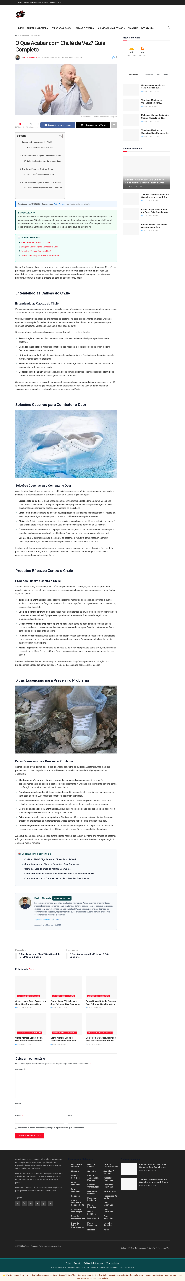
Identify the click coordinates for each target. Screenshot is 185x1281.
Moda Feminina (91, 1213)
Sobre (20, 3)
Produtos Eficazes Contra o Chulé (37, 169)
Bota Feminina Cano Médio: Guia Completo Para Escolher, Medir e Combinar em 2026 (154, 226)
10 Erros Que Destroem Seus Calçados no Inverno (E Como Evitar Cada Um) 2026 (155, 196)
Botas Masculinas (76, 1190)
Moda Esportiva (91, 1206)
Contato (45, 3)
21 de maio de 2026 (94, 1044)
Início (21, 28)
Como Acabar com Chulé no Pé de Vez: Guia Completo (51, 864)
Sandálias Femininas (108, 1179)
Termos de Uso (55, 3)
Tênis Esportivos (108, 1204)
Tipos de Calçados (62, 28)
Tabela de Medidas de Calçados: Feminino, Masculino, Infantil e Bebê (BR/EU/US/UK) (153, 101)
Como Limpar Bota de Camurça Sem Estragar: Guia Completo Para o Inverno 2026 (101, 1003)
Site (70, 1116)
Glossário (133, 28)
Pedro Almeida (30, 57)
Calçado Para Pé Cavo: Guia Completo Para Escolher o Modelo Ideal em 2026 (144, 181)
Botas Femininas (75, 1183)
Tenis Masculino (108, 1217)
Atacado (75, 1171)
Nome (18, 1103)
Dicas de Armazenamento (78, 1217)
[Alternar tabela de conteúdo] (59, 136)
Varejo (106, 1230)
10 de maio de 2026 (49, 57)
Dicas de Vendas (91, 1165)
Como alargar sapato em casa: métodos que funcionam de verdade (153, 86)
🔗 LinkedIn (56, 919)
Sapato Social (109, 1191)
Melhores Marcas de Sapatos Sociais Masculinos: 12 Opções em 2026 (155, 116)
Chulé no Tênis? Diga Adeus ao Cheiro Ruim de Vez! (50, 859)
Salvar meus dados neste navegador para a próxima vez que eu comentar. (51, 1128)
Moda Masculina (92, 1224)
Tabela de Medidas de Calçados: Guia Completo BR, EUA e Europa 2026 (155, 131)
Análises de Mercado (76, 1165)
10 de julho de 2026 (59, 1008)
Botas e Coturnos (75, 1177)
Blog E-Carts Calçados (29, 1246)
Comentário (21, 1069)
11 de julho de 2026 (24, 1008)
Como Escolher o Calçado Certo (77, 1202)
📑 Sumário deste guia (29, 237)
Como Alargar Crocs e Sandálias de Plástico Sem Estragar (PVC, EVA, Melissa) (65, 1039)
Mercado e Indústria (92, 1192)
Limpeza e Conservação (31, 35)
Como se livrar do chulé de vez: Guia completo (47, 869)
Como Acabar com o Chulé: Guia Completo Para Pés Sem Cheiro (56, 878)
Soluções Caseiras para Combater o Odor (41, 156)
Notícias (91, 1230)
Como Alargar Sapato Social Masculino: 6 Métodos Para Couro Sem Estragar (29, 1039)
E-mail (19, 1115)
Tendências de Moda (37, 28)
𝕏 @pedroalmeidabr (42, 919)
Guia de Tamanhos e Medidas (92, 1178)
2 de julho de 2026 (94, 1008)
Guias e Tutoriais (85, 28)
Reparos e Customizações (29, 1033)
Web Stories (147, 28)
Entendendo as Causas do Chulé (37, 142)
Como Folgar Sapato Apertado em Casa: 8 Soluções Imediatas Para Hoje (101, 1039)
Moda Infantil (93, 1218)
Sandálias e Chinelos (108, 1172)
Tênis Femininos (108, 1210)
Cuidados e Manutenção (110, 28)
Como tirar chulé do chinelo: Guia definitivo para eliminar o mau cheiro (59, 873)
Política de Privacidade (32, 3)
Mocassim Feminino (92, 1199)
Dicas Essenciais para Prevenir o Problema (41, 182)
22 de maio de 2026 (24, 1044)
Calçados (75, 1196)
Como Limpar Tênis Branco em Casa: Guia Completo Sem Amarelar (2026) (30, 1003)
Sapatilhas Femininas (108, 1186)
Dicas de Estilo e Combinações (77, 1225)
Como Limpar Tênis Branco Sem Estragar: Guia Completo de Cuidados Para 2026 (65, 1003)
